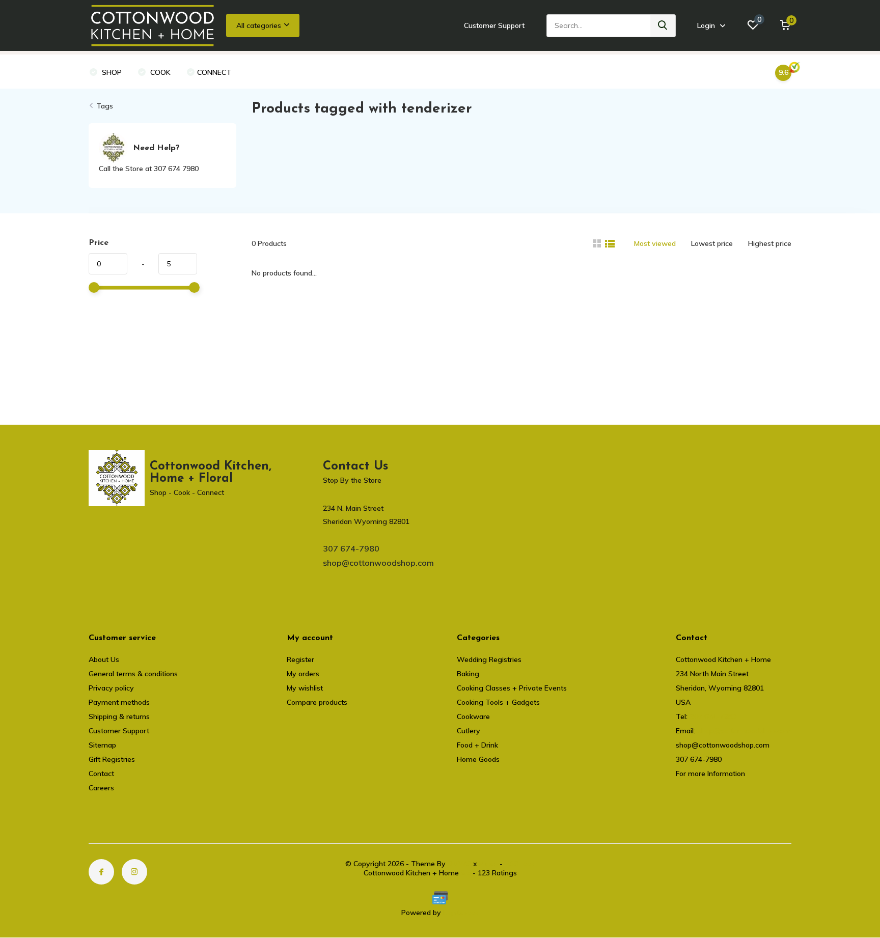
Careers (101, 787)
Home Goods (478, 759)
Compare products (317, 702)
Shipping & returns (119, 716)
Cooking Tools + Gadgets (498, 702)
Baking (468, 673)
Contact (101, 773)
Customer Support (494, 25)
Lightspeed (461, 912)
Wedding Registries (489, 659)
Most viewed (655, 243)
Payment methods (119, 702)
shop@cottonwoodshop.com (378, 563)
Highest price (769, 243)
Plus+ (488, 863)
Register (300, 659)
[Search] (663, 25)
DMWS (459, 863)
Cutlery (468, 730)
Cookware (473, 716)
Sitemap (102, 745)
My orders (303, 673)
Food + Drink (477, 745)
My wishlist (305, 688)
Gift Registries (112, 759)
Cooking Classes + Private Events (512, 688)
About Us (104, 659)
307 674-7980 (351, 548)
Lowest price (712, 243)
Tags (104, 106)
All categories (258, 25)
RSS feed (520, 863)
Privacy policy (111, 688)
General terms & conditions (133, 673)
